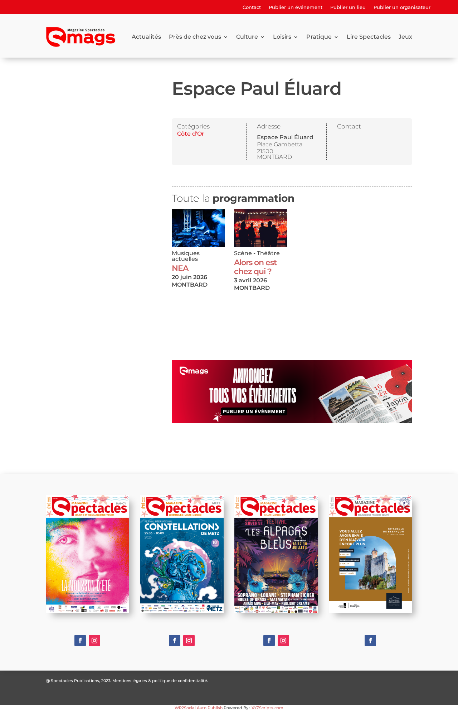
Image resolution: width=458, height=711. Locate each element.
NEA (180, 268)
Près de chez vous (195, 36)
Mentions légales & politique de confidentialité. (160, 680)
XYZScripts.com (267, 707)
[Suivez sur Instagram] (94, 640)
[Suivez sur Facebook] (80, 640)
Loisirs (282, 36)
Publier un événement (295, 7)
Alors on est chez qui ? (255, 267)
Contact (252, 7)
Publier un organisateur (402, 7)
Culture (247, 36)
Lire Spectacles (369, 36)
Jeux (405, 36)
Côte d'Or (190, 133)
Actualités (146, 36)
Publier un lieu (348, 7)
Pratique (319, 36)
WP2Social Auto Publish (199, 707)
